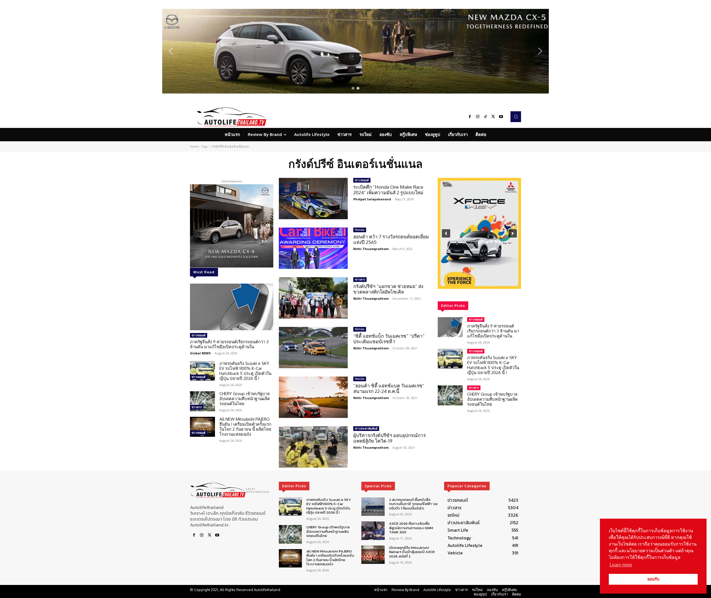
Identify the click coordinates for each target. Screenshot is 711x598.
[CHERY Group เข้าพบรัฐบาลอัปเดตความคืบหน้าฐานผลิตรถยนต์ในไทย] (202, 401)
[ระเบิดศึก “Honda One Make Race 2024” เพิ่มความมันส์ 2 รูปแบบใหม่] (313, 198)
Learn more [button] (621, 564)
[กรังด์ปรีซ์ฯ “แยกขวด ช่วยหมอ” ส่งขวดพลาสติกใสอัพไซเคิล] (313, 298)
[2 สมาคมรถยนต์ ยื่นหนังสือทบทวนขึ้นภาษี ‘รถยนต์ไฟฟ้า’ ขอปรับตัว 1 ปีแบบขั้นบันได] (372, 507)
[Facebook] (470, 117)
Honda (359, 230)
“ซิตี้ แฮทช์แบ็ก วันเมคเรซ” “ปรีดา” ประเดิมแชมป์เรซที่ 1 (389, 338)
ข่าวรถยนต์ (199, 335)
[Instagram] (478, 117)
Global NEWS (200, 353)
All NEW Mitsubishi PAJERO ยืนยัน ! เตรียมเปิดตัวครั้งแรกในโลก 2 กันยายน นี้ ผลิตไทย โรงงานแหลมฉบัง (245, 427)
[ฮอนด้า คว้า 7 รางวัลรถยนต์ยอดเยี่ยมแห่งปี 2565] (313, 248)
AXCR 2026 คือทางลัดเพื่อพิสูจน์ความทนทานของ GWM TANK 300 (411, 528)
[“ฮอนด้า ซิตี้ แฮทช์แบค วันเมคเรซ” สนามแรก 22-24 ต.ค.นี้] (313, 397)
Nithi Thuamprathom (371, 249)
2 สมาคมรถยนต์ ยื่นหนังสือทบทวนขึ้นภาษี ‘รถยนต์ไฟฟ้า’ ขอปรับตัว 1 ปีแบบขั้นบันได (413, 504)
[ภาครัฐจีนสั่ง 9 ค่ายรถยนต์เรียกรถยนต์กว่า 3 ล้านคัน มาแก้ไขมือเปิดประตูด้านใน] (231, 307)
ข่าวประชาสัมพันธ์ (366, 428)
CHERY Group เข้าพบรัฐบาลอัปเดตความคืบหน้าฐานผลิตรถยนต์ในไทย (244, 398)
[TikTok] (485, 117)
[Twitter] (493, 117)
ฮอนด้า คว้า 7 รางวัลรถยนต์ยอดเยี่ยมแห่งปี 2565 (391, 239)
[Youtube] (501, 117)
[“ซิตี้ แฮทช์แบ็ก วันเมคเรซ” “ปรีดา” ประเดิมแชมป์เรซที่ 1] (313, 347)
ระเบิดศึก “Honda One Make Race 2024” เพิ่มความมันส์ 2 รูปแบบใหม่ (388, 189)
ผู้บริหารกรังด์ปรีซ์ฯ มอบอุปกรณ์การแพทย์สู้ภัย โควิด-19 (389, 438)
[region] (355, 51)
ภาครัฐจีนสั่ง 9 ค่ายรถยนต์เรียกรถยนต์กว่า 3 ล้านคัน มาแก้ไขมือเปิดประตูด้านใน (229, 344)
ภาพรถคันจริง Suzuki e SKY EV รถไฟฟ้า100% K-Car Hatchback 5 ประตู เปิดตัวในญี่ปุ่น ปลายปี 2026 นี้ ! (245, 371)
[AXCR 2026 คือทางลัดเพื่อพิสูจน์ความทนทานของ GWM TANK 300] (372, 530)
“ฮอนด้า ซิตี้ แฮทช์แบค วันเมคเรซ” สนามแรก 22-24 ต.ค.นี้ (388, 388)
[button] (355, 51)
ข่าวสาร (197, 407)
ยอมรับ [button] (653, 579)
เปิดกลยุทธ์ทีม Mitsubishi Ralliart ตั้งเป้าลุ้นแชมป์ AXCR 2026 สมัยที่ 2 (412, 552)
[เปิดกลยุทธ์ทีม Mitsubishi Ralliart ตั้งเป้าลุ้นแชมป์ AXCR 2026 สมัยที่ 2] (372, 555)
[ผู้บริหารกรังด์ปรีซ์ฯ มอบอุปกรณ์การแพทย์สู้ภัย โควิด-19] (313, 447)
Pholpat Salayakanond (372, 199)
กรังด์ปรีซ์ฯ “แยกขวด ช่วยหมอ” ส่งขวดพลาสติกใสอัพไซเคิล (388, 289)
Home (194, 146)
